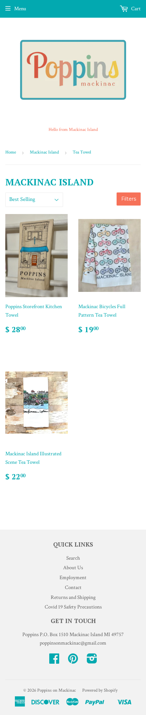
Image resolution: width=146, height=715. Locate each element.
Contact (73, 587)
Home (10, 152)
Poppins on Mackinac (56, 690)
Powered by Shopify (100, 690)
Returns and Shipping (73, 597)
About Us (73, 567)
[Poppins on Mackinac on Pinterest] (73, 661)
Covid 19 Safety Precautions (73, 607)
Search (73, 558)
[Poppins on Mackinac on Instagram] (91, 661)
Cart (135, 8)
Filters (128, 199)
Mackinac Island (44, 152)
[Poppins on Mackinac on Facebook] (54, 661)
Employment (73, 577)
